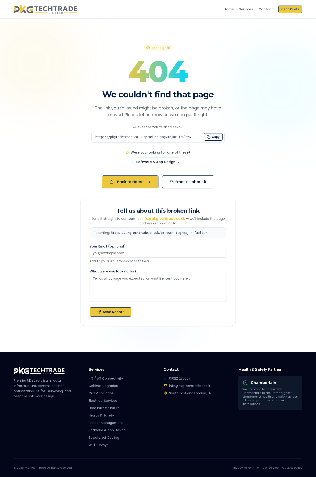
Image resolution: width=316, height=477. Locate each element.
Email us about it (191, 181)
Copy (216, 137)
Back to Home (130, 181)
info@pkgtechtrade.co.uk (163, 218)
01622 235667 (180, 378)
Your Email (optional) (108, 246)
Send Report (113, 312)
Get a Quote (290, 9)
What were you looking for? (113, 271)
